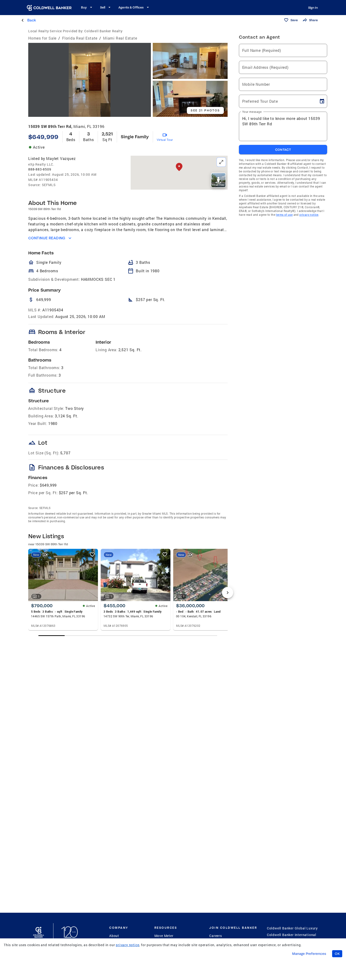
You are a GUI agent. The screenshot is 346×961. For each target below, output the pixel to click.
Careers (215, 935)
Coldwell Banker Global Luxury (292, 928)
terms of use (284, 214)
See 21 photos (205, 110)
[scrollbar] (127, 635)
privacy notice (308, 214)
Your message (252, 112)
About (114, 935)
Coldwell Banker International (291, 934)
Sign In (313, 7)
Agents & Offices (131, 7)
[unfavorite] (92, 554)
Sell (102, 7)
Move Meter (163, 935)
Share (313, 20)
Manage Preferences (309, 954)
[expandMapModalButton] (221, 162)
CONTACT (283, 149)
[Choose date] (322, 101)
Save (294, 20)
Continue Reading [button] (46, 238)
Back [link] (31, 20)
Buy (84, 7)
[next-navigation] (227, 592)
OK (337, 954)
